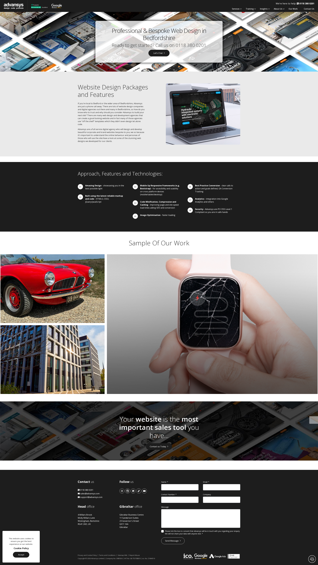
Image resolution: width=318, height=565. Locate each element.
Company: (207, 494)
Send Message (172, 540)
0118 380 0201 (191, 45)
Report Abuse (134, 555)
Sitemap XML (122, 555)
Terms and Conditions (107, 555)
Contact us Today (158, 446)
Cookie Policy (21, 548)
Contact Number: (169, 494)
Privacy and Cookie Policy (87, 555)
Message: (165, 507)
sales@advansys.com (89, 493)
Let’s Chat (158, 53)
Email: (206, 482)
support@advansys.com (91, 497)
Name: (164, 482)
